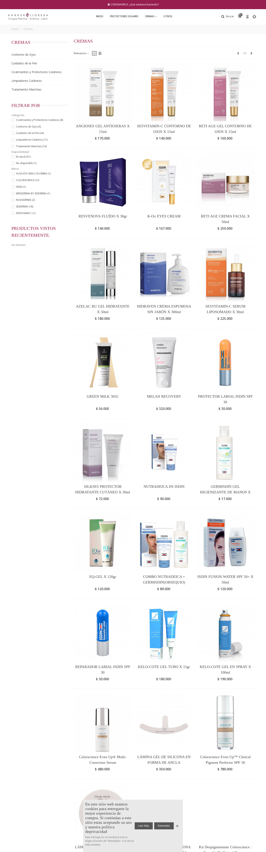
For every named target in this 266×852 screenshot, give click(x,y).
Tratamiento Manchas (26, 89)
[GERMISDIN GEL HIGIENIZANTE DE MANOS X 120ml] (225, 452)
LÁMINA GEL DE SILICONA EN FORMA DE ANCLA (164, 760)
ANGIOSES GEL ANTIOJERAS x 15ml (103, 129)
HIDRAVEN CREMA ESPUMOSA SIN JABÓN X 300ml (164, 309)
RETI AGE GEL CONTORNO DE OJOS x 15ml (225, 129)
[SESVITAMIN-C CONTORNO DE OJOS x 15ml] (164, 92)
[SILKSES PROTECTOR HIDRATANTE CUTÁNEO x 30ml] (103, 452)
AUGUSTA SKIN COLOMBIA (33, 173)
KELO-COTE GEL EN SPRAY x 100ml (225, 669)
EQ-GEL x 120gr (102, 577)
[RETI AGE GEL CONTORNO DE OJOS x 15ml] (225, 92)
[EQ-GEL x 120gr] (103, 543)
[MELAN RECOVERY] (164, 362)
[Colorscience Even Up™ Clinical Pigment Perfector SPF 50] (225, 723)
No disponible (26, 163)
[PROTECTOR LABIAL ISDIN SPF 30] (225, 362)
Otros (168, 16)
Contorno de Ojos (23, 54)
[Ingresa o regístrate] (247, 16)
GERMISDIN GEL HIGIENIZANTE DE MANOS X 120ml (225, 492)
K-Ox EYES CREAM (164, 216)
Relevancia (80, 53)
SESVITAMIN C (25, 213)
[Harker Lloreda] (28, 16)
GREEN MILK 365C (103, 396)
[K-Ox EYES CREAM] (164, 182)
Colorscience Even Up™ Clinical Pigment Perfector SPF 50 (225, 760)
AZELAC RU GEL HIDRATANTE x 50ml (102, 309)
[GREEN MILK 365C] (103, 362)
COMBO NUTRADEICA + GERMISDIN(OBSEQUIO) (164, 579)
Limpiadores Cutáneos (26, 81)
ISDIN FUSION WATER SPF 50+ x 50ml (225, 579)
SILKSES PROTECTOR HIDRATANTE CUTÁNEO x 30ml (102, 489)
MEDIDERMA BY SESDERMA (33, 193)
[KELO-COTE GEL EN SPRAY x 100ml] (225, 633)
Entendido (164, 825)
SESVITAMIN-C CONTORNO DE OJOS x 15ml (164, 129)
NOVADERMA (25, 200)
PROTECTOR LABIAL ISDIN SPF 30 (225, 399)
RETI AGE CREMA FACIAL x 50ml (225, 219)
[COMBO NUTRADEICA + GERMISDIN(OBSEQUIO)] (164, 543)
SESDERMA (24, 206)
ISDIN (21, 187)
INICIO (99, 16)
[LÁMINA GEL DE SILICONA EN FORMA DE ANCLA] (164, 723)
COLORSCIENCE (27, 180)
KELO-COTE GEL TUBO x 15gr (164, 667)
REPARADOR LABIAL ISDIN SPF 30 (102, 669)
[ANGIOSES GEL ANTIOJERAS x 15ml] (103, 92)
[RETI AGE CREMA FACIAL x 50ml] (225, 182)
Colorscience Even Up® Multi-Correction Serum (102, 760)
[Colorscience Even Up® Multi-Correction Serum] (103, 723)
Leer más (143, 825)
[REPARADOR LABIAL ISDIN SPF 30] (103, 633)
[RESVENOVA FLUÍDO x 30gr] (103, 182)
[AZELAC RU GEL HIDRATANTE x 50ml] (103, 272)
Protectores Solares (124, 16)
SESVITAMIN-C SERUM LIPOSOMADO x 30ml (225, 309)
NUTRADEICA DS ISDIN (164, 486)
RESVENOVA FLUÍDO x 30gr (103, 216)
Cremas (149, 16)
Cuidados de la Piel (24, 63)
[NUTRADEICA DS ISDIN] (164, 452)
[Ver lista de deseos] (255, 16)
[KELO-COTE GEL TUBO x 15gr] (164, 633)
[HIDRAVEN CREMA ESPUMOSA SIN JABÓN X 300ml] (164, 272)
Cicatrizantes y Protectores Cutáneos (36, 72)
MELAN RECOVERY (164, 396)
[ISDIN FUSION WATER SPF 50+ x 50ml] (225, 543)
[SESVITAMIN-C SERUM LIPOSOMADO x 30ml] (225, 272)
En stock (23, 156)
